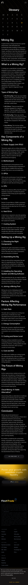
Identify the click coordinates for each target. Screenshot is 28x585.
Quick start (16, 544)
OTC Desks (4, 547)
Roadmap (3, 562)
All (3, 15)
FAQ (15, 552)
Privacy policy (17, 536)
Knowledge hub (17, 549)
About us (3, 558)
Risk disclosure (17, 539)
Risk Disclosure (6, 511)
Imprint (15, 531)
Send (2, 536)
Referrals (3, 539)
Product (3, 531)
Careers (3, 560)
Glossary (16, 547)
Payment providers (5, 544)
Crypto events (4, 565)
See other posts (13, 456)
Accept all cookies (14, 582)
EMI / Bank (4, 549)
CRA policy (16, 534)
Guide (2, 552)
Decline (14, 578)
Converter (3, 534)
